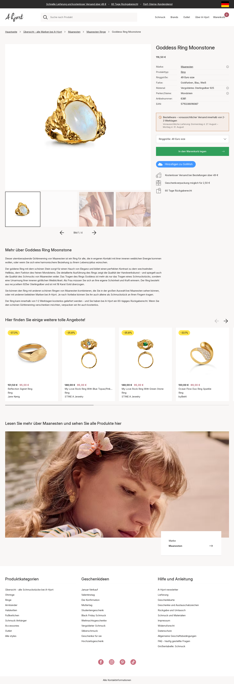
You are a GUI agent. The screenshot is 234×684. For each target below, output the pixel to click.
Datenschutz (165, 630)
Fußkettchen (12, 615)
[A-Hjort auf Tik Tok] (133, 662)
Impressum (164, 620)
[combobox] (92, 17)
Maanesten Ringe (96, 31)
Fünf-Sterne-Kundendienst (158, 4)
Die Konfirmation (90, 599)
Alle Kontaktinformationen (117, 680)
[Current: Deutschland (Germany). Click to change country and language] (225, 4)
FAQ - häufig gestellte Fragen (174, 641)
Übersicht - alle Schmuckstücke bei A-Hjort (29, 589)
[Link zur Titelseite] (14, 17)
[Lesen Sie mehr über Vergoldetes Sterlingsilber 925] (227, 88)
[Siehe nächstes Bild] (226, 321)
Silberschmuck (89, 630)
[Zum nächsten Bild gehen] (94, 232)
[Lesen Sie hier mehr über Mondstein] (227, 93)
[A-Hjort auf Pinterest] (122, 662)
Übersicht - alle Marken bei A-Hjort (42, 31)
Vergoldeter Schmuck (93, 625)
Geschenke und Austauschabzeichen (178, 605)
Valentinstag (88, 594)
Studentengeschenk (92, 610)
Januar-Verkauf (89, 589)
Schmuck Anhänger (16, 620)
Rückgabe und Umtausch (172, 610)
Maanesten (74, 31)
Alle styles (10, 635)
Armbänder (11, 605)
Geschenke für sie (91, 635)
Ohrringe (9, 594)
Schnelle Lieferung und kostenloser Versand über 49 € (76, 4)
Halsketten (11, 610)
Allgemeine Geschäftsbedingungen (177, 635)
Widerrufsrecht (166, 625)
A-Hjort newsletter (168, 589)
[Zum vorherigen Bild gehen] (62, 232)
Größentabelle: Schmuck (171, 646)
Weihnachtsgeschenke (94, 620)
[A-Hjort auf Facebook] (101, 662)
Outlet (8, 630)
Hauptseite (11, 31)
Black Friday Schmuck (93, 615)
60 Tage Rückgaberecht (124, 4)
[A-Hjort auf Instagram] (112, 662)
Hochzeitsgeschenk (92, 641)
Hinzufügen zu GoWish (179, 164)
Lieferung (163, 594)
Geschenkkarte (166, 599)
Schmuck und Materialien (172, 615)
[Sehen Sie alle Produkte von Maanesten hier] (227, 66)
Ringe (8, 599)
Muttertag (86, 605)
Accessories (12, 625)
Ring (183, 72)
